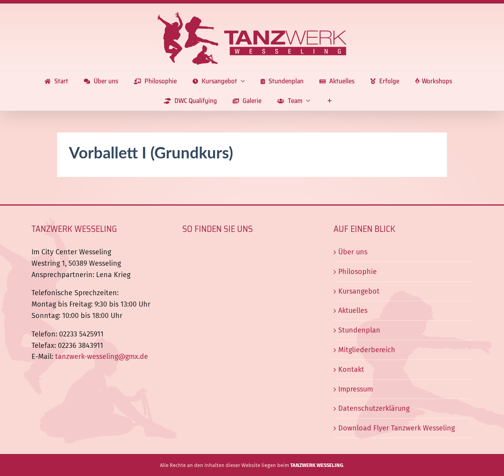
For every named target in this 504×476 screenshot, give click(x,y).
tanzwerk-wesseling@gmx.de (101, 356)
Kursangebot (359, 291)
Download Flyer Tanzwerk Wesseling (396, 428)
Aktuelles (352, 310)
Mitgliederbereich (366, 350)
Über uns (352, 252)
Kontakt (351, 369)
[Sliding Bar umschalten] (329, 100)
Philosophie (357, 271)
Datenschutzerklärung (374, 408)
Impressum (355, 389)
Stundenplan (359, 330)
